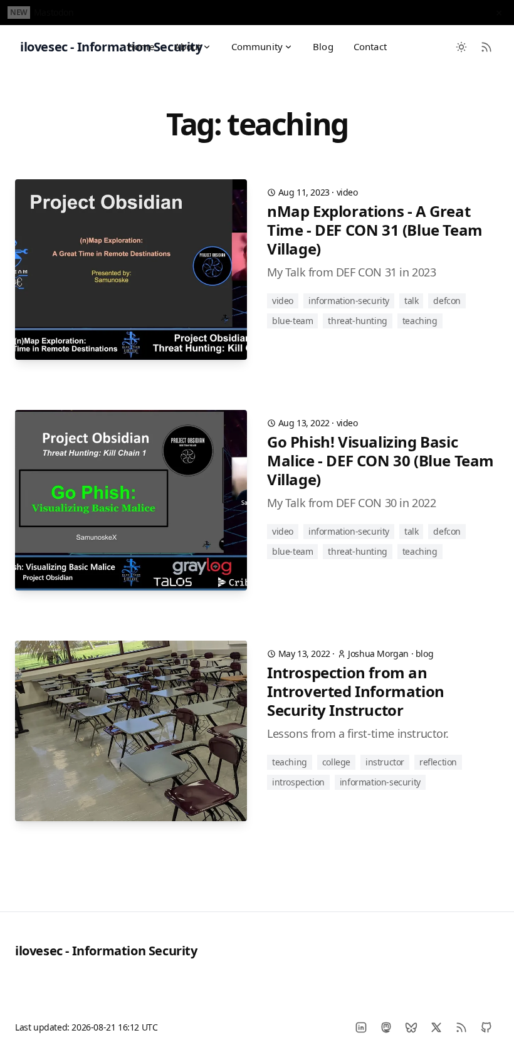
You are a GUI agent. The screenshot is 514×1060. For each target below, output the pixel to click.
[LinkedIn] (361, 1027)
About (187, 46)
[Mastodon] (386, 1027)
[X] (436, 1027)
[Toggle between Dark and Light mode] (461, 47)
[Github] (486, 1027)
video (347, 192)
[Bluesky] (411, 1027)
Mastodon (54, 12)
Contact (370, 46)
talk (411, 301)
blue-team (292, 321)
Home (140, 46)
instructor (384, 762)
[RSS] (461, 1027)
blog (424, 653)
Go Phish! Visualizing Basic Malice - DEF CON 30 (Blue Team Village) (380, 461)
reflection (438, 762)
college (336, 762)
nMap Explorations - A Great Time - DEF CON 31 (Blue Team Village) (375, 230)
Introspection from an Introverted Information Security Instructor (355, 691)
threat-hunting (357, 321)
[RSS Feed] (486, 47)
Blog (323, 46)
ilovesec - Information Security (106, 950)
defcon (447, 301)
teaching (420, 321)
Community (257, 46)
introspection (298, 782)
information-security (348, 301)
